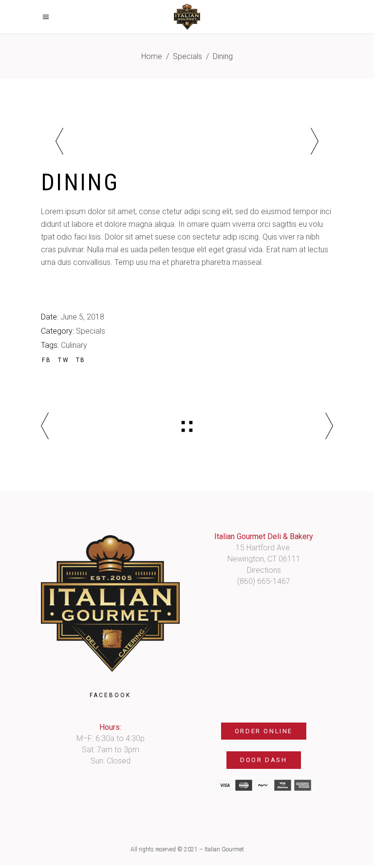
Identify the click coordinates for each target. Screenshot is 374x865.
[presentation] (59, 143)
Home (151, 56)
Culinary (74, 345)
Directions (264, 570)
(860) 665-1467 (263, 581)
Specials (187, 56)
